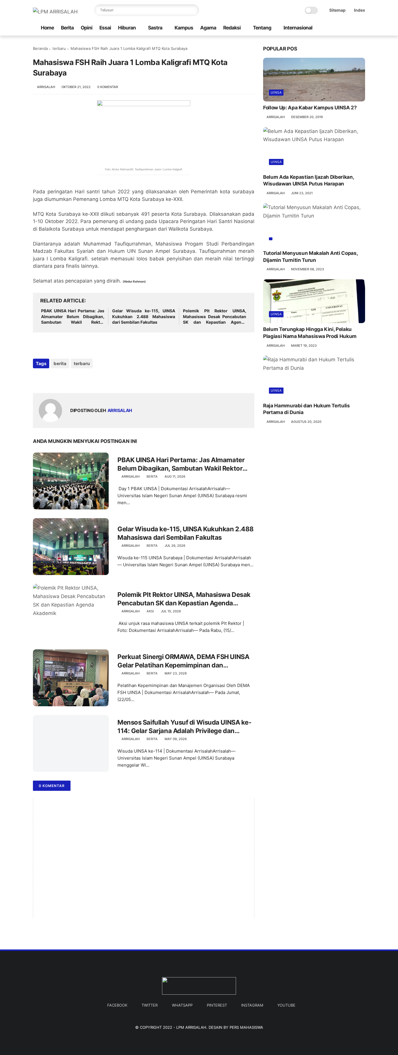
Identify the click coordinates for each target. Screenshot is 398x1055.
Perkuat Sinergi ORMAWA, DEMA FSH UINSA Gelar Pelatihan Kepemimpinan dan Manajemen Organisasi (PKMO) (183, 661)
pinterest (217, 1005)
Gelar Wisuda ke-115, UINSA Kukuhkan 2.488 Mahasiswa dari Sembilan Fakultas (143, 316)
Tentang (262, 28)
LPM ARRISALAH (191, 1027)
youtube (286, 1005)
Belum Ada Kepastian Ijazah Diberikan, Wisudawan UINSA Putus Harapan (308, 180)
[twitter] (337, 28)
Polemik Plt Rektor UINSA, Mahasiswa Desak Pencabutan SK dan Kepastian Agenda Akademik (214, 316)
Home (47, 28)
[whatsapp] (61, 379)
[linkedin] (85, 379)
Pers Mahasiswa (246, 1027)
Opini (86, 28)
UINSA (276, 92)
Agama (208, 28)
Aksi (150, 611)
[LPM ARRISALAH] (55, 12)
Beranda (40, 48)
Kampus (184, 28)
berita (60, 363)
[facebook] (328, 28)
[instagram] (346, 28)
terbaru (59, 48)
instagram (252, 1005)
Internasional (297, 28)
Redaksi (232, 28)
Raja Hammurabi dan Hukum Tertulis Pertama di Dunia (306, 408)
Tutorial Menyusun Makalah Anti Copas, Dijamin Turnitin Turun (310, 256)
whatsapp (182, 1005)
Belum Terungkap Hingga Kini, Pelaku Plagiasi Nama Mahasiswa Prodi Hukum (310, 332)
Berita (67, 28)
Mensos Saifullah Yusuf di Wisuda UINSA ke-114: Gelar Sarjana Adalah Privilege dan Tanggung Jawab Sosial (184, 726)
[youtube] (356, 28)
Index (359, 10)
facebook (117, 1005)
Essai (105, 28)
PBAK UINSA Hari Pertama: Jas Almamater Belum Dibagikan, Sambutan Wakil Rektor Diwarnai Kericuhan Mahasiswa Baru (72, 316)
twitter (150, 1005)
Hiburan (127, 28)
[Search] (193, 10)
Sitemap (337, 10)
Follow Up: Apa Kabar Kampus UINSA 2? (310, 108)
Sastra (155, 28)
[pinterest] (73, 379)
